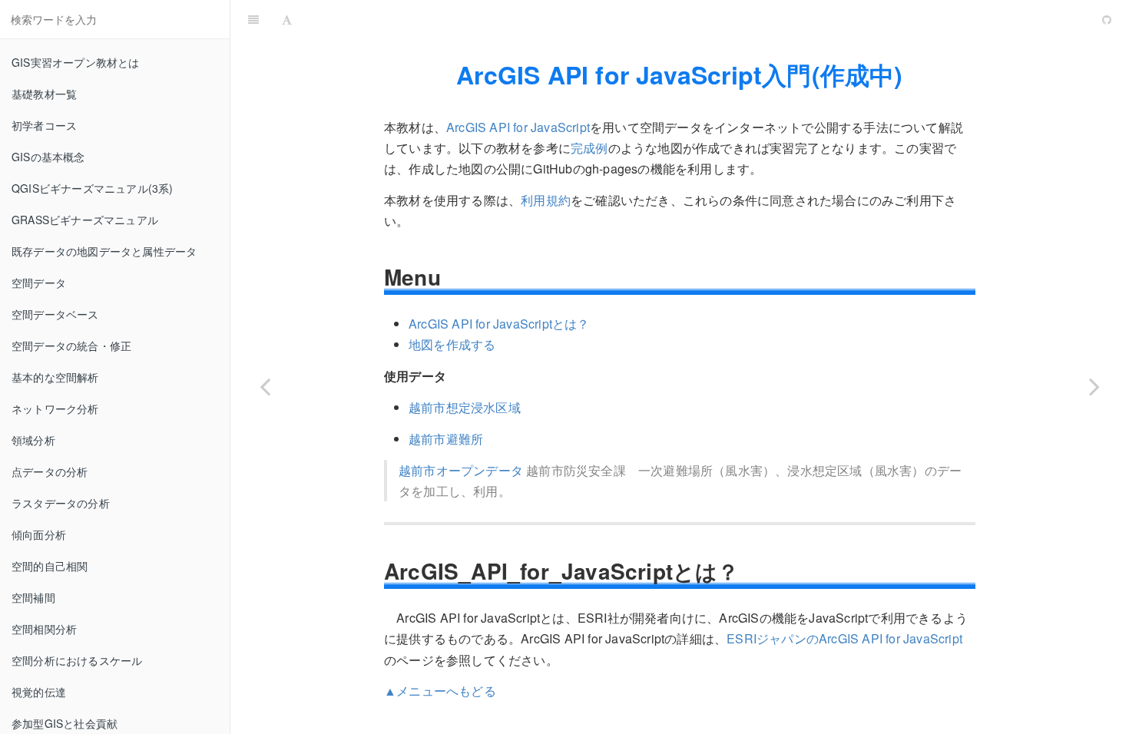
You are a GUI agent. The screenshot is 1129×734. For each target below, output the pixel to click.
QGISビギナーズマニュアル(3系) (93, 188)
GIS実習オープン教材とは (76, 62)
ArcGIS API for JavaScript (647, 19)
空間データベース (55, 314)
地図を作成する (452, 344)
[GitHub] (1107, 19)
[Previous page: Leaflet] (265, 386)
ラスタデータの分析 (61, 503)
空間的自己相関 (50, 566)
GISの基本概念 (48, 156)
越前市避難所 (446, 439)
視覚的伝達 (39, 691)
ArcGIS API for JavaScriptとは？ (499, 323)
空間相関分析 (44, 628)
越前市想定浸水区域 (465, 407)
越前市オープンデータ (461, 470)
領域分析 (33, 440)
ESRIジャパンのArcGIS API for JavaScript (844, 638)
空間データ (39, 282)
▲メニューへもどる (440, 690)
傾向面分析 (39, 534)
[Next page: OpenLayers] (1094, 386)
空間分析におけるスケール (77, 660)
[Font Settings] (286, 19)
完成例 (589, 148)
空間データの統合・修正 (71, 345)
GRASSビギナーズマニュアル (85, 219)
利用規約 (546, 200)
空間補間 (33, 597)
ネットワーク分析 (55, 408)
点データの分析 (50, 471)
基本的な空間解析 (55, 377)
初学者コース (44, 125)
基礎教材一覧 (44, 93)
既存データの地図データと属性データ (104, 251)
